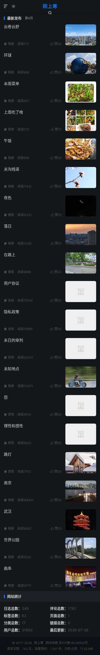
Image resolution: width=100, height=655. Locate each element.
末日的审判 (13, 340)
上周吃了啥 (13, 112)
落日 (8, 226)
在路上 (9, 254)
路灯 (8, 454)
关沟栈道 (11, 169)
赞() (56, 44)
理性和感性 (13, 425)
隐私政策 (11, 311)
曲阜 (8, 568)
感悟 (9, 357)
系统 (9, 300)
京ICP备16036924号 (73, 643)
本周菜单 (11, 83)
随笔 (9, 215)
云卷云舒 (11, 26)
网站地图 (52, 643)
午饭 (8, 140)
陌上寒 (50, 6)
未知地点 (11, 368)
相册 (9, 44)
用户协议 (11, 283)
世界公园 (11, 539)
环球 (8, 55)
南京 (8, 482)
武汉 (8, 511)
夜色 (8, 197)
